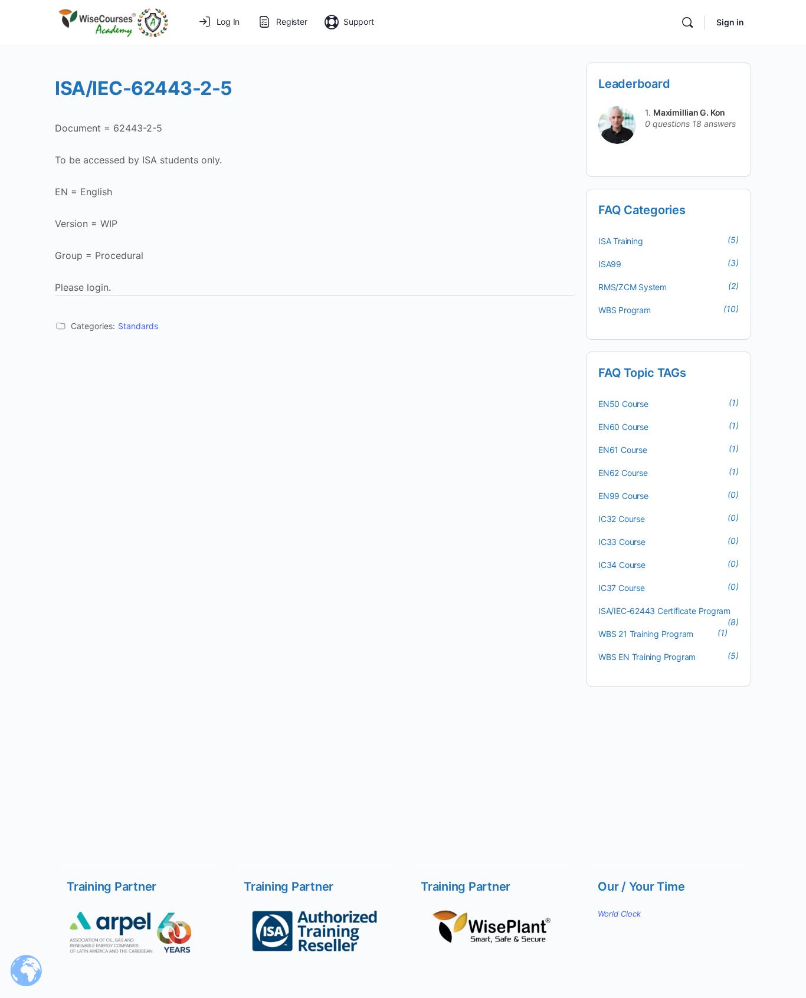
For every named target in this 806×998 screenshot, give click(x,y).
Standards (138, 326)
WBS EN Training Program (647, 657)
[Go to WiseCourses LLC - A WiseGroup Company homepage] (113, 21)
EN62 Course (623, 473)
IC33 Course (622, 542)
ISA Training (620, 241)
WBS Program (624, 310)
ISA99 (609, 264)
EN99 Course (623, 496)
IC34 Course (622, 565)
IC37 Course (621, 588)
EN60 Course (623, 427)
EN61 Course (622, 450)
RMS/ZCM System (632, 287)
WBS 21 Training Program (645, 634)
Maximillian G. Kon (689, 112)
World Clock (619, 913)
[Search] (687, 22)
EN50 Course (623, 404)
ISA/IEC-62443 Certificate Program (664, 611)
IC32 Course (621, 519)
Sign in (730, 22)
